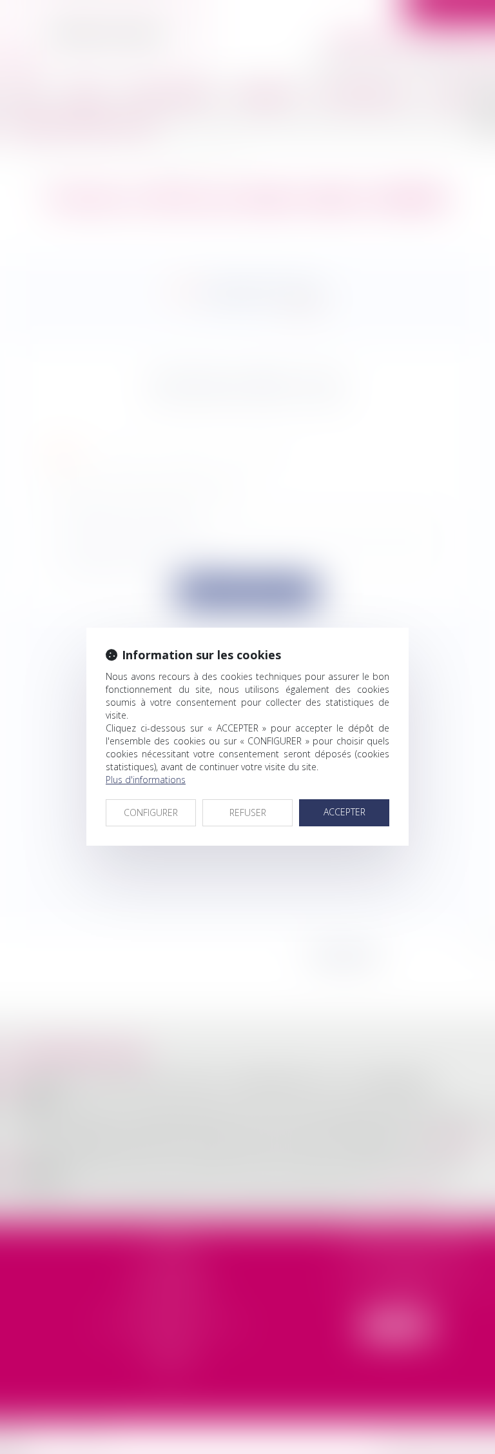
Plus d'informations (146, 779)
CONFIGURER (151, 812)
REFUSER (247, 812)
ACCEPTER (344, 812)
